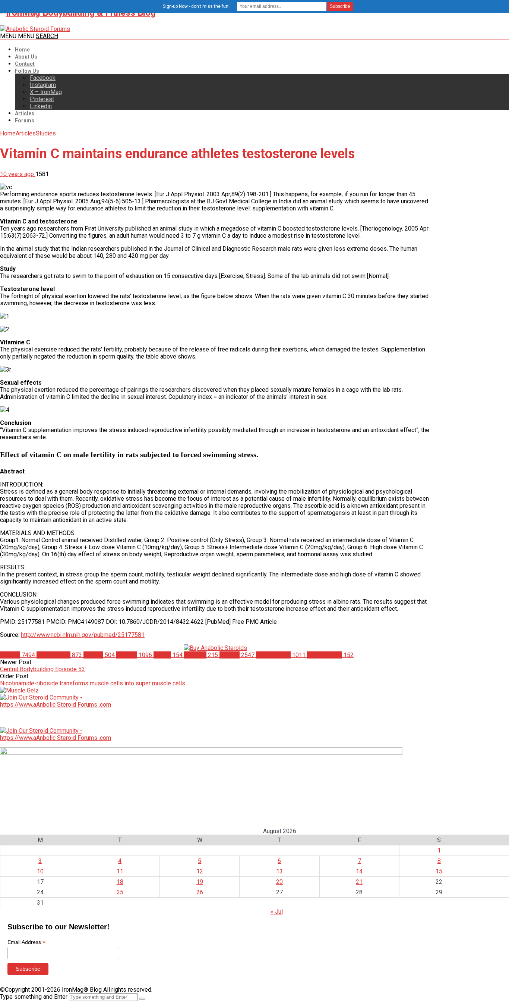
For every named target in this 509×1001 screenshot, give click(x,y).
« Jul (277, 911)
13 (279, 871)
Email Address (26, 942)
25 (120, 892)
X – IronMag (46, 92)
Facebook (43, 77)
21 (359, 881)
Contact (25, 64)
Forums (24, 120)
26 (199, 892)
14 (359, 871)
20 (279, 881)
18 (120, 881)
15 (439, 871)
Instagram (43, 84)
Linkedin (41, 106)
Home (22, 50)
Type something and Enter (33, 996)
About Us (26, 57)
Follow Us (27, 71)
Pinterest (42, 99)
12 (199, 871)
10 (40, 871)
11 (120, 871)
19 (199, 881)
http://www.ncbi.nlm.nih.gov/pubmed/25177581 (83, 634)
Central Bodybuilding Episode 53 (42, 669)
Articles (24, 113)
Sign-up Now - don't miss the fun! (196, 6)
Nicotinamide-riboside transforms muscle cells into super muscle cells (92, 683)
